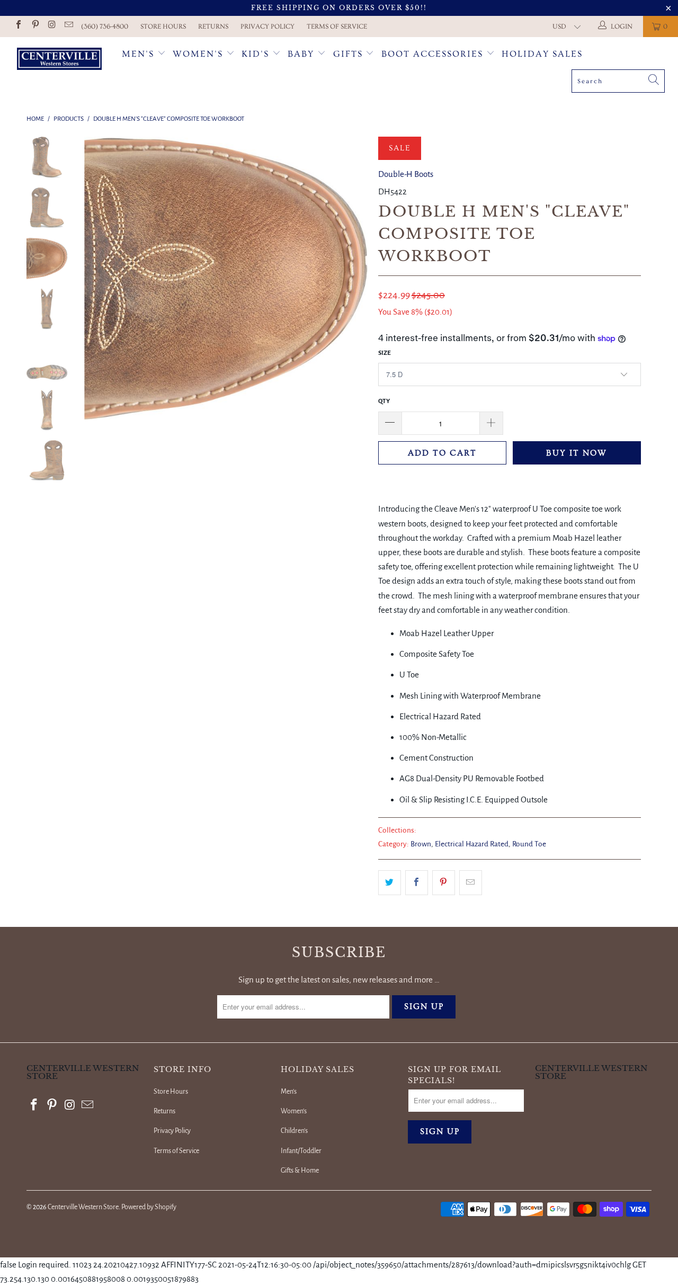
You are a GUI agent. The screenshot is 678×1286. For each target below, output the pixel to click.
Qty (384, 401)
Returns (213, 26)
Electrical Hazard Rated (471, 844)
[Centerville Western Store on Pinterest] (34, 26)
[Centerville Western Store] (60, 60)
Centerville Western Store (83, 1207)
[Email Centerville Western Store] (68, 26)
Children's (294, 1131)
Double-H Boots (405, 173)
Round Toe (529, 844)
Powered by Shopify (148, 1207)
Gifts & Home (300, 1170)
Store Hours (163, 26)
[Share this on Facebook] (416, 882)
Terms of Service (337, 26)
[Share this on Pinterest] (443, 882)
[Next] (352, 278)
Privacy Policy (267, 26)
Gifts (349, 54)
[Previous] (99, 278)
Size (384, 353)
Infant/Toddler (301, 1151)
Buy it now (576, 453)
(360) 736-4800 (104, 26)
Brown (421, 844)
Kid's (255, 54)
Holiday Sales (542, 54)
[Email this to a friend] (470, 882)
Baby (302, 54)
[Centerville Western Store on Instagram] (51, 26)
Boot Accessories (433, 54)
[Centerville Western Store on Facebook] (18, 26)
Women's (198, 54)
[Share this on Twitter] (389, 882)
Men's (138, 54)
